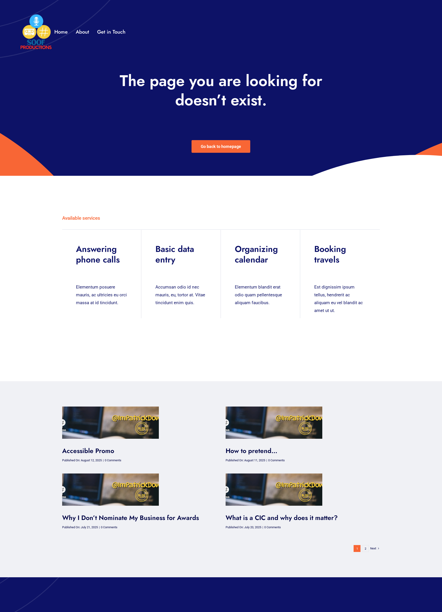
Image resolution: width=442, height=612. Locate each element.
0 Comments (113, 460)
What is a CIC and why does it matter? (282, 518)
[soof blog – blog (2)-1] (110, 408)
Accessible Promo (88, 451)
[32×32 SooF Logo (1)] (36, 16)
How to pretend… (251, 451)
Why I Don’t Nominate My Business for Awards (130, 518)
